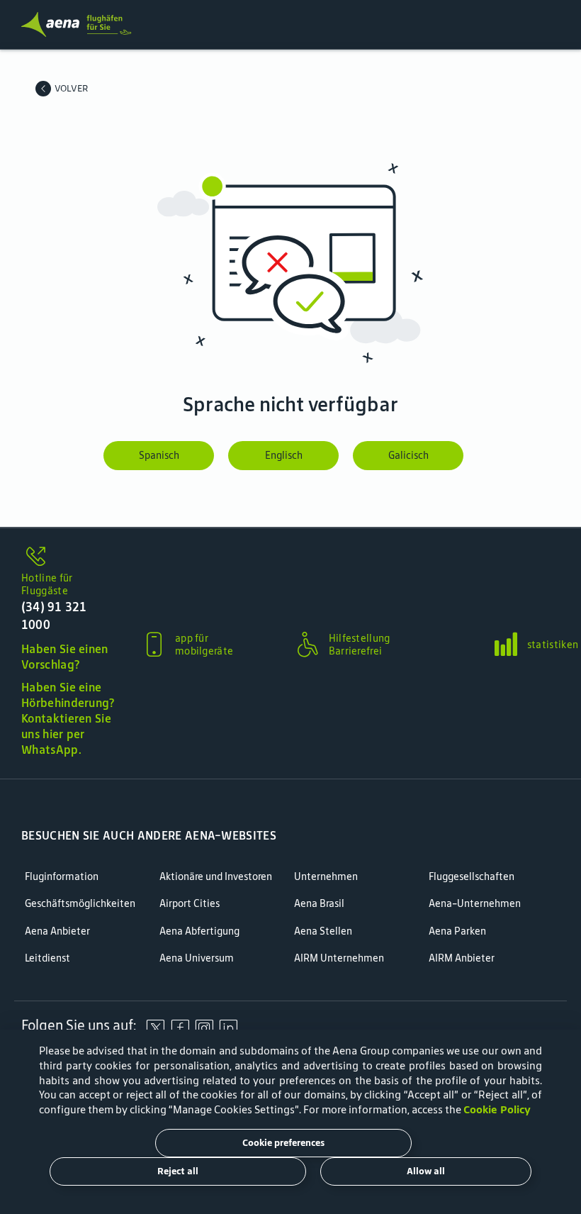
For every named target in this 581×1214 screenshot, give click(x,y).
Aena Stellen (323, 931)
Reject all (177, 1171)
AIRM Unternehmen (339, 958)
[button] (68, 610)
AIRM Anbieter (462, 958)
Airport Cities (189, 904)
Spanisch (159, 455)
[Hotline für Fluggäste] (68, 557)
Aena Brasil (319, 904)
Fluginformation (61, 877)
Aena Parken (457, 931)
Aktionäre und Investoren (215, 877)
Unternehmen (326, 877)
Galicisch (408, 455)
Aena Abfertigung (199, 931)
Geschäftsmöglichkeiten (80, 904)
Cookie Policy (497, 1109)
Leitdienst (47, 958)
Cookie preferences (283, 1143)
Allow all (426, 1171)
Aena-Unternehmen (475, 904)
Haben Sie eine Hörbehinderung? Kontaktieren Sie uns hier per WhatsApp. (68, 718)
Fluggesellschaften (471, 877)
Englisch (284, 455)
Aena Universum (196, 958)
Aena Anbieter (57, 931)
